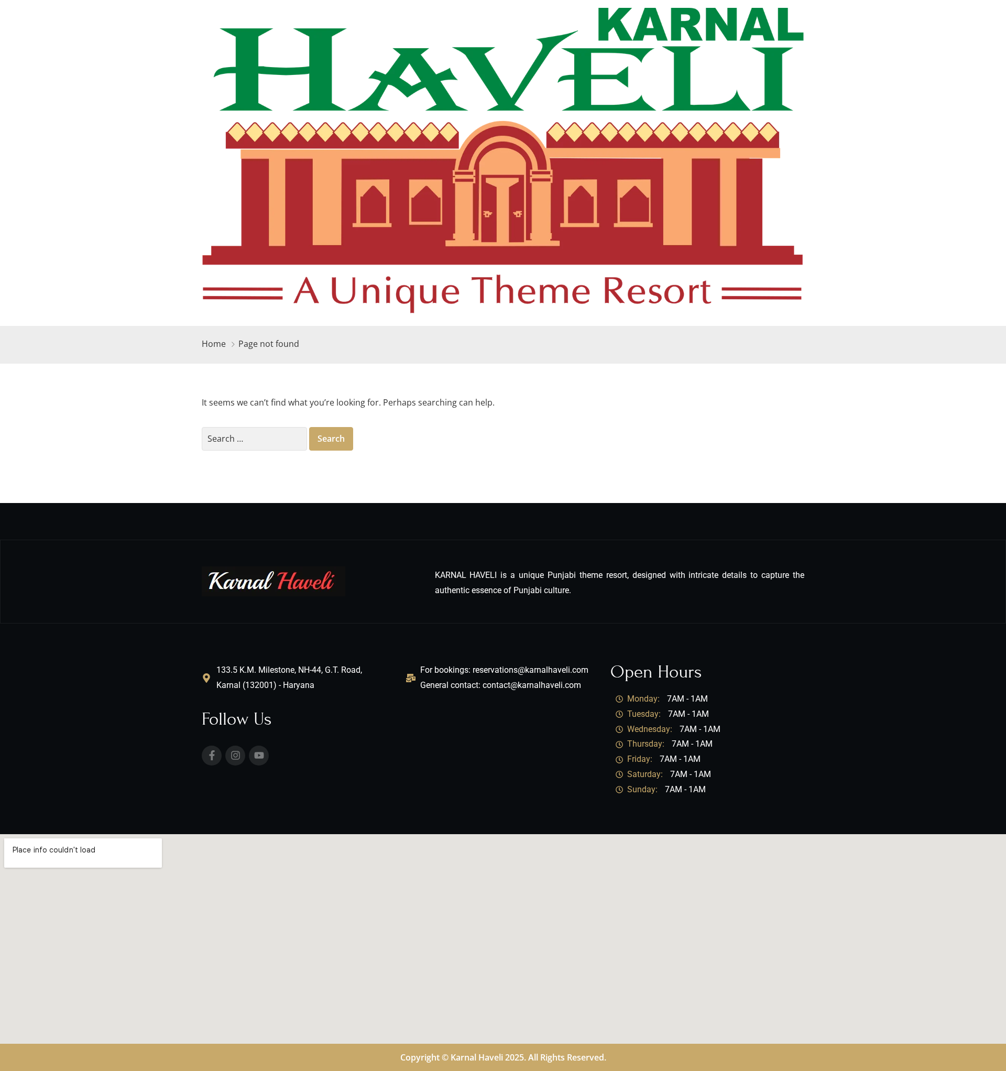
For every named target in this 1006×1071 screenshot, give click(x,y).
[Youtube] (259, 756)
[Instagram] (235, 756)
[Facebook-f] (212, 756)
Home (214, 343)
